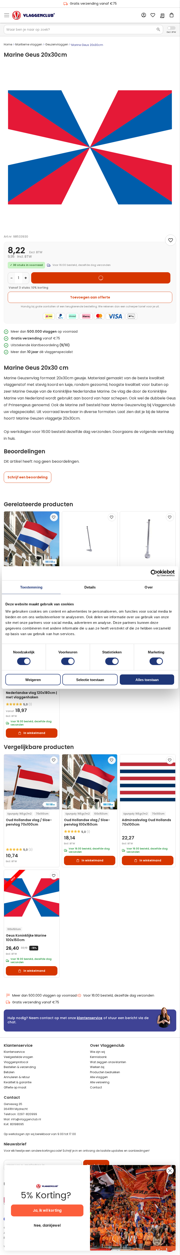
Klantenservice (14, 1052)
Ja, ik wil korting (47, 1210)
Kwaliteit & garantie (17, 1082)
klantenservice (89, 1018)
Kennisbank (98, 1057)
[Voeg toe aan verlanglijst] (170, 240)
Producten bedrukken (105, 1072)
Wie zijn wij (97, 1052)
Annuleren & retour (17, 1077)
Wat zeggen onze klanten (108, 1062)
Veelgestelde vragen (18, 1057)
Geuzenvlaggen (56, 44)
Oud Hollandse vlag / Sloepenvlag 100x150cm (87, 822)
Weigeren (33, 680)
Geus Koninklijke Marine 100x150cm (26, 937)
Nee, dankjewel (47, 1225)
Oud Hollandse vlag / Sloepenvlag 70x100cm (29, 822)
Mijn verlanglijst (153, 15)
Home (8, 44)
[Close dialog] (170, 1170)
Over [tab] (149, 587)
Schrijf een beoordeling (28, 477)
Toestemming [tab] (31, 587)
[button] (54, 517)
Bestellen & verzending (20, 1067)
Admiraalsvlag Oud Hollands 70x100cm (146, 822)
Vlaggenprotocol (16, 1062)
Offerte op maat (15, 1087)
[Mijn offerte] (162, 16)
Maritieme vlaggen (28, 44)
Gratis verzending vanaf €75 (93, 3)
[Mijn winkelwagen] (171, 15)
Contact (96, 1087)
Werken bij (97, 1067)
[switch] (68, 661)
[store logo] (33, 15)
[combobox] (83, 29)
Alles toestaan (147, 680)
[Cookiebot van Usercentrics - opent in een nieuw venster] (154, 573)
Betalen (9, 1072)
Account (143, 15)
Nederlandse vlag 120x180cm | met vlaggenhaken (31, 695)
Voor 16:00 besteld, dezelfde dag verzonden (118, 995)
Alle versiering (99, 1082)
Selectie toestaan (90, 680)
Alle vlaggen (99, 1077)
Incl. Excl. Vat (171, 28)
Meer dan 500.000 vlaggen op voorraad (44, 995)
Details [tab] (90, 587)
